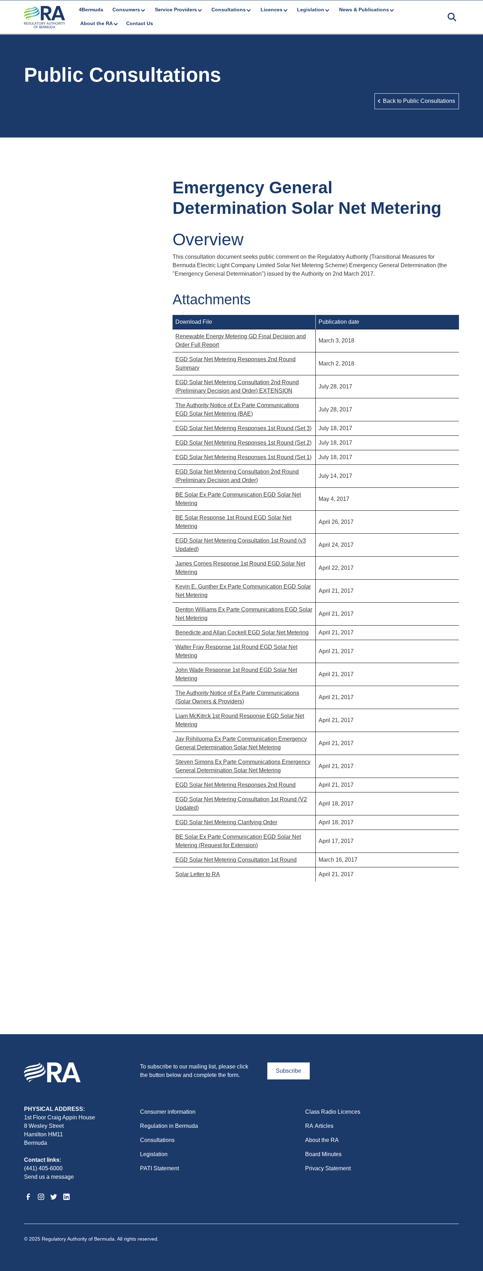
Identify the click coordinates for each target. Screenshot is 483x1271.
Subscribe (288, 1071)
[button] (128, 10)
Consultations (157, 1140)
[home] (44, 17)
